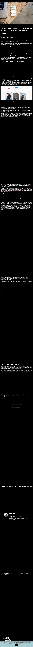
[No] (31, 644)
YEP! (16, 645)
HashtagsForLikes (24, 189)
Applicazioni (3, 25)
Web (5, 25)
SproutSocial (30, 401)
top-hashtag (16, 190)
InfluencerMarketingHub (8, 191)
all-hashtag (25, 188)
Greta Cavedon (7, 37)
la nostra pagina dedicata (28, 398)
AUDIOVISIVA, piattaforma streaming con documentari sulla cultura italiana (8, 639)
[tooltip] (11, 404)
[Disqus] (17, 534)
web (19, 407)
